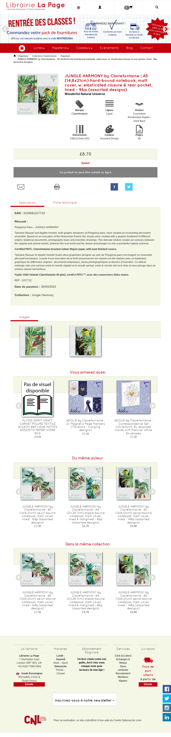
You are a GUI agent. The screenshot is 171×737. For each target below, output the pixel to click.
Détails (29, 684)
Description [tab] (27, 202)
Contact (146, 48)
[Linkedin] (167, 717)
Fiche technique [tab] (65, 202)
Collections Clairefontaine (44, 56)
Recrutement (123, 673)
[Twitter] (140, 187)
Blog (129, 48)
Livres (38, 48)
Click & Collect (123, 655)
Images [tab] (24, 317)
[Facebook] (114, 187)
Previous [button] (5, 27)
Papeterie (59, 48)
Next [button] (166, 27)
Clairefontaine (80, 113)
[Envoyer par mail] (32, 187)
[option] (85, 29)
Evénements (109, 48)
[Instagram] (167, 708)
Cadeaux (83, 48)
